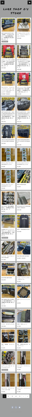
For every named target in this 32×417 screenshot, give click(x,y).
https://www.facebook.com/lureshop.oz (12, 407)
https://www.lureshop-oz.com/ (19, 407)
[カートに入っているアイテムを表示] (29, 2)
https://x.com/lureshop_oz (16, 407)
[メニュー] (2, 2)
